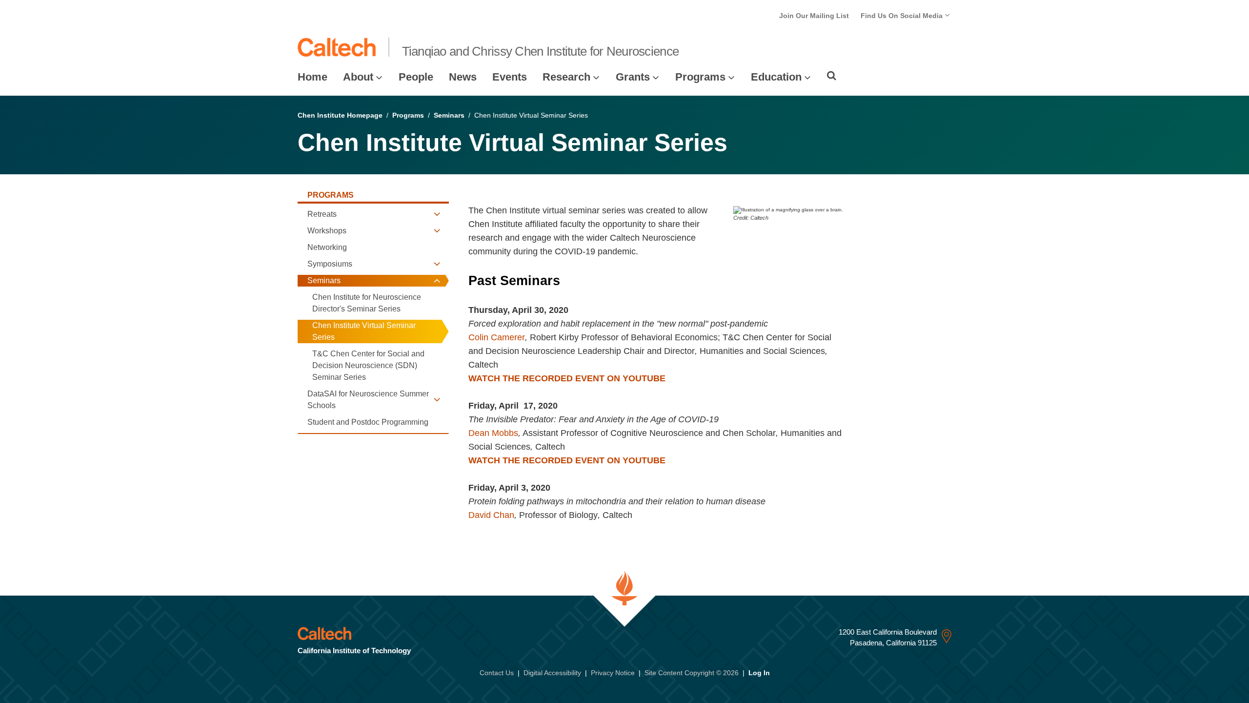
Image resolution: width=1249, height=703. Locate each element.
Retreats (322, 214)
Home (312, 77)
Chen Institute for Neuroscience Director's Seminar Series (366, 303)
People (416, 77)
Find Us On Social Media (903, 16)
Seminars (449, 115)
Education (776, 77)
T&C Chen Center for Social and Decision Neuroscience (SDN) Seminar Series (368, 365)
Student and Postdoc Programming (367, 422)
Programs (700, 77)
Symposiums (329, 264)
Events (509, 77)
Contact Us (497, 673)
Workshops (326, 231)
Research (566, 77)
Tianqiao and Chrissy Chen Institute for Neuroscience (540, 51)
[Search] (831, 76)
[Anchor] (569, 280)
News (463, 77)
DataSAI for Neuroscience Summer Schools (368, 400)
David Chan (491, 515)
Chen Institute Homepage (340, 115)
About (358, 77)
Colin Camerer (496, 337)
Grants (633, 77)
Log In (759, 673)
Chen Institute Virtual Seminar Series (364, 331)
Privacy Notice (613, 673)
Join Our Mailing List (814, 16)
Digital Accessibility (552, 673)
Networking (327, 247)
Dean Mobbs (493, 433)
